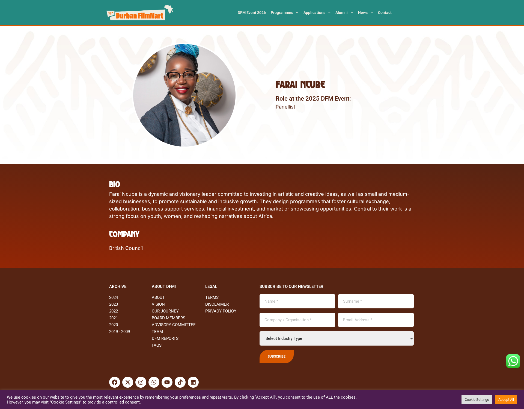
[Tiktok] (180, 382)
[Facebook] (114, 382)
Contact (385, 12)
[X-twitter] (127, 382)
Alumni (341, 12)
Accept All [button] (506, 400)
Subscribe (276, 356)
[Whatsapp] (153, 382)
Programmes (282, 12)
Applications (314, 12)
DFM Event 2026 (252, 12)
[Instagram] (140, 382)
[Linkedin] (193, 382)
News (363, 12)
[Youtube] (167, 382)
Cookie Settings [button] (477, 400)
